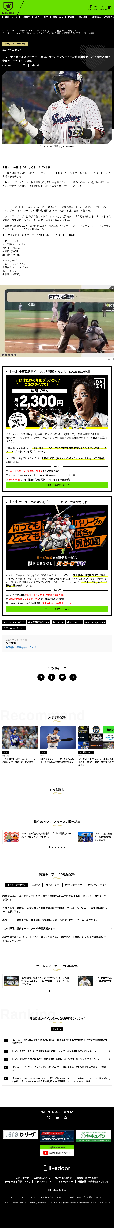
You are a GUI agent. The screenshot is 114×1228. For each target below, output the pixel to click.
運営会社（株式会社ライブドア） (93, 1181)
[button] (49, 847)
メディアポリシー (43, 1181)
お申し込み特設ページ (57, 485)
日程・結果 (58, 17)
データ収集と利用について (17, 1181)
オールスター (75, 622)
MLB (37, 17)
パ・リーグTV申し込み (57, 609)
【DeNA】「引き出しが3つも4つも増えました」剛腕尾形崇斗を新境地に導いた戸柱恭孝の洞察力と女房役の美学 (59, 1041)
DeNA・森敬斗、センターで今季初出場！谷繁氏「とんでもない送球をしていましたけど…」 (55, 1051)
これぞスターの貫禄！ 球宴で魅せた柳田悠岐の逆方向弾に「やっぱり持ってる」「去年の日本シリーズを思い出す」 (54, 910)
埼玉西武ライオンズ (39, 622)
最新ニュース (11, 17)
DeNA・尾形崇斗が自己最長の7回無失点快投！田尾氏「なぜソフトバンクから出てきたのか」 (56, 1059)
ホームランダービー (15, 628)
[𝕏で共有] (24, 65)
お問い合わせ (22, 1177)
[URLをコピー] (38, 65)
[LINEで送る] (33, 65)
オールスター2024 (96, 622)
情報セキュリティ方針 (87, 1177)
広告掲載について (42, 1177)
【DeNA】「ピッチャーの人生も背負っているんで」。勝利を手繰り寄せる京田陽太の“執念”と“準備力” (59, 1068)
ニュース (59, 622)
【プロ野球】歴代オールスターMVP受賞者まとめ (28, 928)
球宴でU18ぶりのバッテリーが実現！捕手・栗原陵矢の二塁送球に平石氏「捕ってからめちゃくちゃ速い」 (54, 898)
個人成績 (83, 17)
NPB (46, 17)
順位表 (71, 17)
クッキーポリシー (64, 1181)
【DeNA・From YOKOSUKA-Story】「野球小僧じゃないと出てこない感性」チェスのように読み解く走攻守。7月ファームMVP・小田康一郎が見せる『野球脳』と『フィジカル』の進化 (60, 1080)
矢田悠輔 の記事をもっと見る (20, 647)
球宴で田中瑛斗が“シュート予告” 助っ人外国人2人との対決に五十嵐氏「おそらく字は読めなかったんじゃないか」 (54, 939)
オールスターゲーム (15, 622)
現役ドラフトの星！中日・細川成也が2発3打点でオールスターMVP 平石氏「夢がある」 (50, 920)
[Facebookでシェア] (28, 65)
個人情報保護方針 (63, 1177)
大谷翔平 (26, 17)
